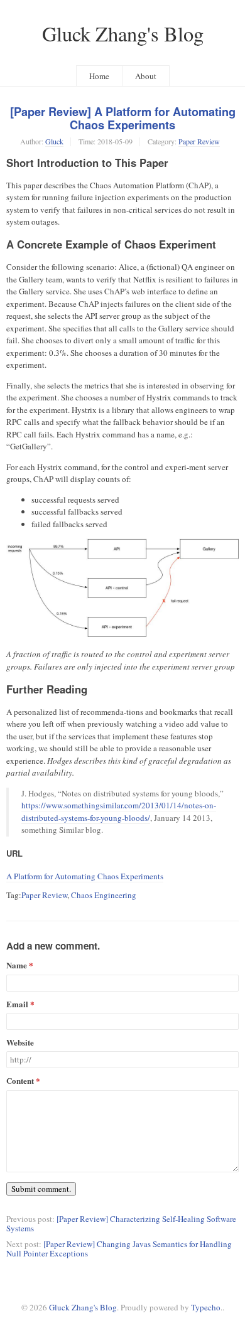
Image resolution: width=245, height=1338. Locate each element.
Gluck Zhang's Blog (123, 33)
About (145, 76)
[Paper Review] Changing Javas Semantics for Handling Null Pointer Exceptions (119, 1248)
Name (16, 965)
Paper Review (199, 141)
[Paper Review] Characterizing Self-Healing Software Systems (121, 1223)
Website (20, 1042)
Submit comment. (41, 1188)
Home (99, 76)
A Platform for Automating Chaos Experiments (84, 876)
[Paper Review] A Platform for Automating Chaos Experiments (123, 118)
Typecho (205, 1307)
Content (20, 1081)
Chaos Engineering (103, 895)
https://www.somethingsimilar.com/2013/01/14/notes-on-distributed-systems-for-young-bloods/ (118, 811)
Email (17, 1004)
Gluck (54, 141)
